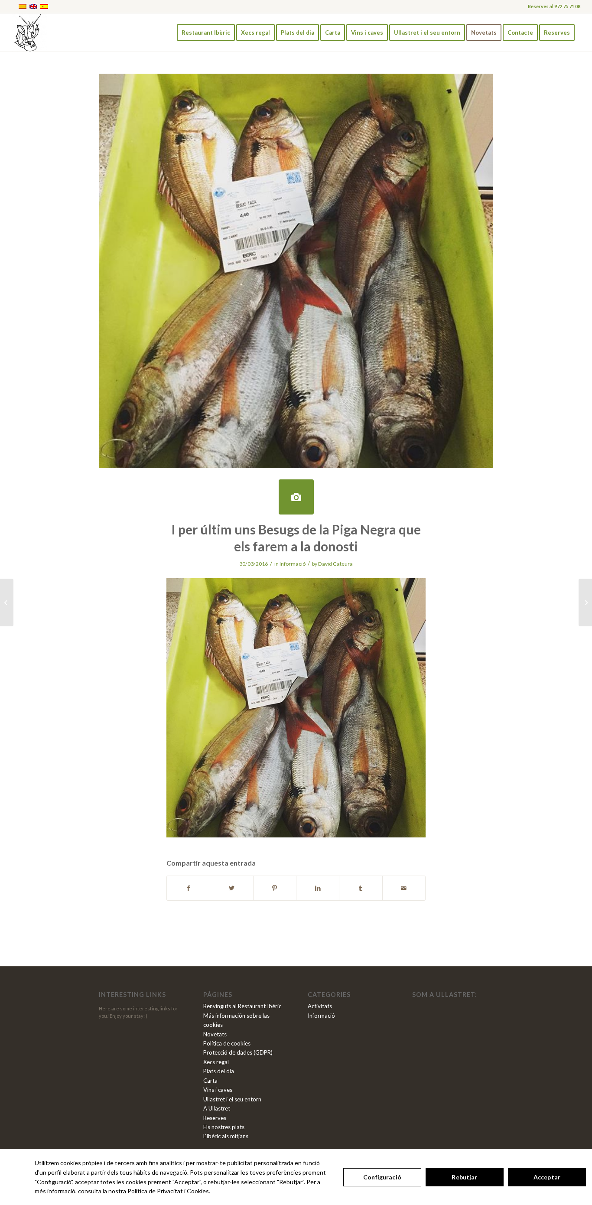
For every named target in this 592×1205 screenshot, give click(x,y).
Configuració (382, 1177)
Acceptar (546, 1177)
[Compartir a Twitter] (231, 888)
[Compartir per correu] (404, 888)
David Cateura (335, 563)
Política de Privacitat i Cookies (168, 1191)
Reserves (214, 1117)
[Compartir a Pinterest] (275, 888)
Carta (210, 1080)
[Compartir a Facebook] (188, 888)
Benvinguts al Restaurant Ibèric (242, 1006)
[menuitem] (206, 32)
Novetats (215, 1034)
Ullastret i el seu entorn (232, 1099)
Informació (293, 563)
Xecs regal (216, 1061)
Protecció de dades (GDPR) (238, 1052)
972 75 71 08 (567, 6)
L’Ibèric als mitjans (225, 1136)
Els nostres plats (223, 1127)
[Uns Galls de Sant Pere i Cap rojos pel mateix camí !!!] (6, 602)
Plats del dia (218, 1071)
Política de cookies (226, 1043)
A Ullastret (216, 1108)
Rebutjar (464, 1177)
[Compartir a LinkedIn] (317, 888)
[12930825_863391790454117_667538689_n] (296, 497)
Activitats (320, 1006)
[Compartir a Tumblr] (360, 888)
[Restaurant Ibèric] (29, 32)
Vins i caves (217, 1089)
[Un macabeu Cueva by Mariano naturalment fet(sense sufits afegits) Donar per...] (585, 602)
